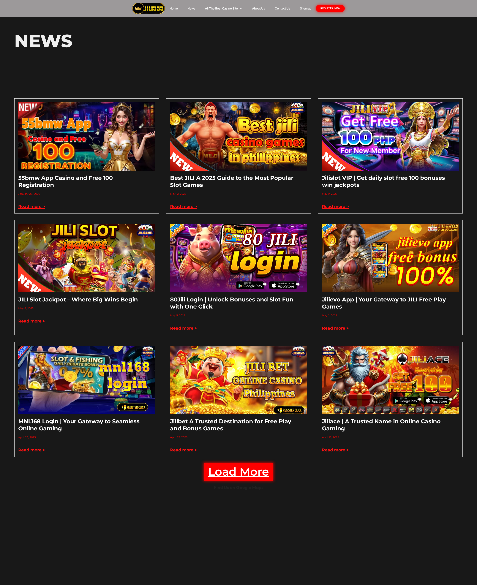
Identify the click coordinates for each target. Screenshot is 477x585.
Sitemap (305, 8)
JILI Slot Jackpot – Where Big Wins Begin (78, 299)
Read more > (31, 206)
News (191, 8)
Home (174, 8)
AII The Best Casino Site (221, 8)
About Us (258, 8)
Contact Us (282, 8)
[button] (238, 471)
